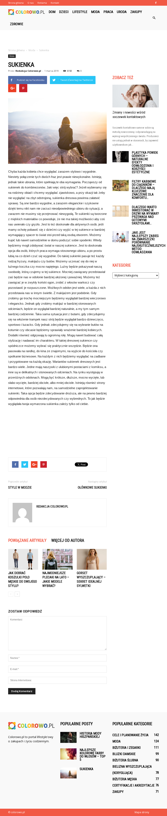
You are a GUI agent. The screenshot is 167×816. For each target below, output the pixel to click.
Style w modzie (20, 487)
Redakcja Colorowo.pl (28, 70)
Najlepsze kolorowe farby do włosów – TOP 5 (92, 755)
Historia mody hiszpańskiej (90, 735)
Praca (108, 12)
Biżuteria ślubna (125, 760)
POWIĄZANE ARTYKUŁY (27, 540)
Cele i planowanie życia (130, 735)
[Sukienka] (68, 772)
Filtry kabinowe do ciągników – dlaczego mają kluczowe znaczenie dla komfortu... (144, 190)
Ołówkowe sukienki (92, 487)
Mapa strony (142, 812)
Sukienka (86, 769)
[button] (154, 18)
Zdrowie (16, 24)
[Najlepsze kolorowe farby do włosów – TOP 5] (68, 754)
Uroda (122, 12)
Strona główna (16, 2)
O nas (30, 2)
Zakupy (136, 12)
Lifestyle (79, 12)
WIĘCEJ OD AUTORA (67, 540)
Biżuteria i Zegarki (126, 748)
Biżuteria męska (124, 779)
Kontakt (55, 2)
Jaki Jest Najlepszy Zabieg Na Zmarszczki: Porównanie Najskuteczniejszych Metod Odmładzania (148, 242)
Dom (52, 12)
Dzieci (64, 12)
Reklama (42, 2)
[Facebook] (156, 3)
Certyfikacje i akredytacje (133, 785)
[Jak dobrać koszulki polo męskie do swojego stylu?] (23, 559)
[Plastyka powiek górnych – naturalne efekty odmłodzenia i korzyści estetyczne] (120, 156)
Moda (95, 12)
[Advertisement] (83, 39)
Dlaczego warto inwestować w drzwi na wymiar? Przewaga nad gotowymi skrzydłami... (145, 215)
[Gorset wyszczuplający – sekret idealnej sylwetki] (92, 559)
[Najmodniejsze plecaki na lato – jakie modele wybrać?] (57, 559)
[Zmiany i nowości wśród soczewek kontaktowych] (135, 96)
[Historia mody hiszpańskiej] (68, 737)
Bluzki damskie (123, 754)
